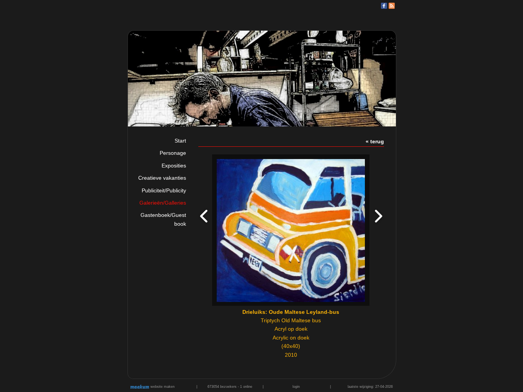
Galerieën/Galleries (162, 203)
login (296, 387)
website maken (162, 387)
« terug (375, 141)
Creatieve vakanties (162, 178)
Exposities (174, 165)
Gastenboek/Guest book (163, 219)
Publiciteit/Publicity (164, 190)
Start (180, 141)
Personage (173, 153)
